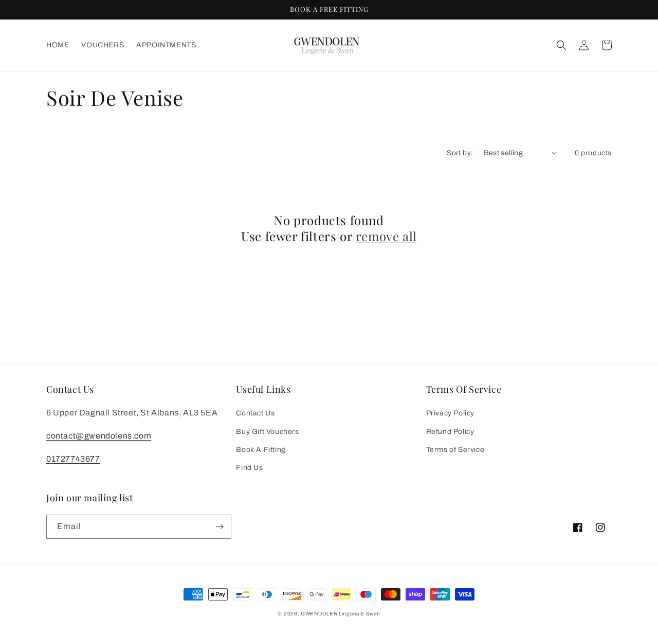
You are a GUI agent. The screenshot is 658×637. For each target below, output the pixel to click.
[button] (561, 45)
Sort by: (460, 153)
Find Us (249, 467)
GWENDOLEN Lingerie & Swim (340, 613)
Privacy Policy (450, 413)
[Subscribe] (219, 527)
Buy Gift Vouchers (267, 431)
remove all (386, 236)
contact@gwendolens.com (98, 435)
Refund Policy (450, 431)
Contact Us (255, 413)
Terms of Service (455, 449)
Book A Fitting (260, 449)
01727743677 (73, 458)
